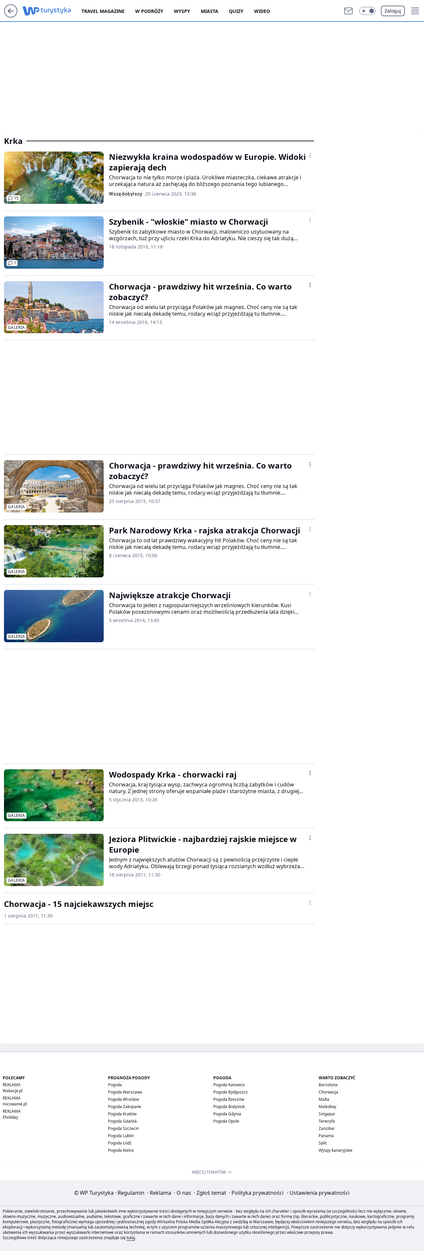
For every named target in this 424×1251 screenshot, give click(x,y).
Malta (324, 1099)
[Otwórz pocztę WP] (348, 11)
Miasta (209, 11)
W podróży (149, 11)
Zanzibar (327, 1128)
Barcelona (328, 1085)
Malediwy (327, 1106)
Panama (326, 1136)
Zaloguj (393, 11)
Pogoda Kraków (122, 1114)
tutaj (131, 1237)
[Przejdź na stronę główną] (11, 15)
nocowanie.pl (15, 1104)
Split (323, 1143)
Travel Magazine (103, 11)
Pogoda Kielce (121, 1150)
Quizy (236, 11)
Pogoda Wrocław (123, 1099)
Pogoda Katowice (229, 1085)
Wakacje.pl (13, 1091)
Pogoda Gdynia (227, 1114)
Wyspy (182, 11)
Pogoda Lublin (121, 1136)
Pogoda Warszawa (125, 1092)
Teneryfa (327, 1121)
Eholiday (10, 1117)
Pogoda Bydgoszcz (230, 1092)
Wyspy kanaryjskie (335, 1150)
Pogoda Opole (226, 1121)
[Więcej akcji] (310, 155)
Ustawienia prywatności (318, 1192)
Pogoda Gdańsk (122, 1121)
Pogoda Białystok (229, 1106)
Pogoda (115, 1085)
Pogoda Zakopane (124, 1106)
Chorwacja (328, 1092)
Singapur (327, 1114)
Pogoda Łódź (120, 1143)
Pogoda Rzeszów (228, 1099)
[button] (367, 11)
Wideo (262, 11)
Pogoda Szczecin (123, 1128)
